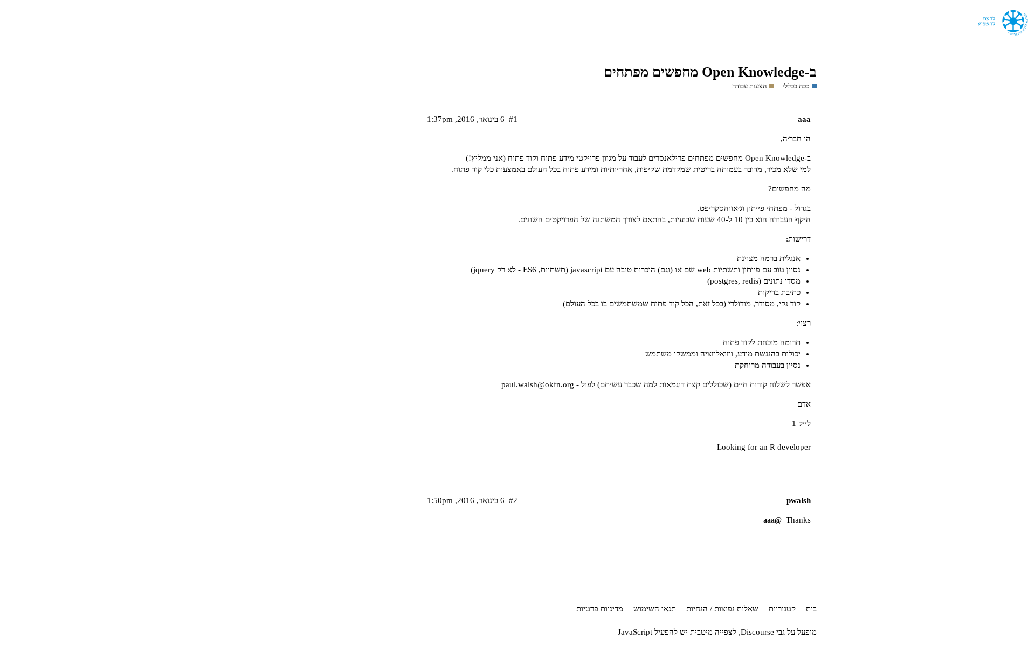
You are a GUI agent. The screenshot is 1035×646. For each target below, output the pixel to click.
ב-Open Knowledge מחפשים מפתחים (710, 72)
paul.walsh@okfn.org (537, 384)
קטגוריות (782, 608)
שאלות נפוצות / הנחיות (722, 608)
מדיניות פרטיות (599, 608)
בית (811, 608)
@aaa (772, 520)
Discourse (757, 632)
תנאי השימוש (654, 608)
